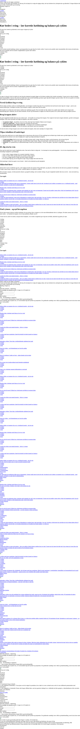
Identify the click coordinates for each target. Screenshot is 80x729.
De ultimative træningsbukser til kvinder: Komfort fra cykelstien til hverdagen (19, 651)
